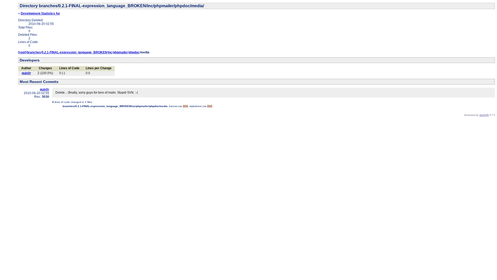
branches (34, 52)
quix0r (26, 73)
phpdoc (134, 52)
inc (110, 52)
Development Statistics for (40, 13)
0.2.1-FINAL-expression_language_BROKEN (74, 52)
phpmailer (120, 52)
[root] (22, 52)
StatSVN (484, 115)
